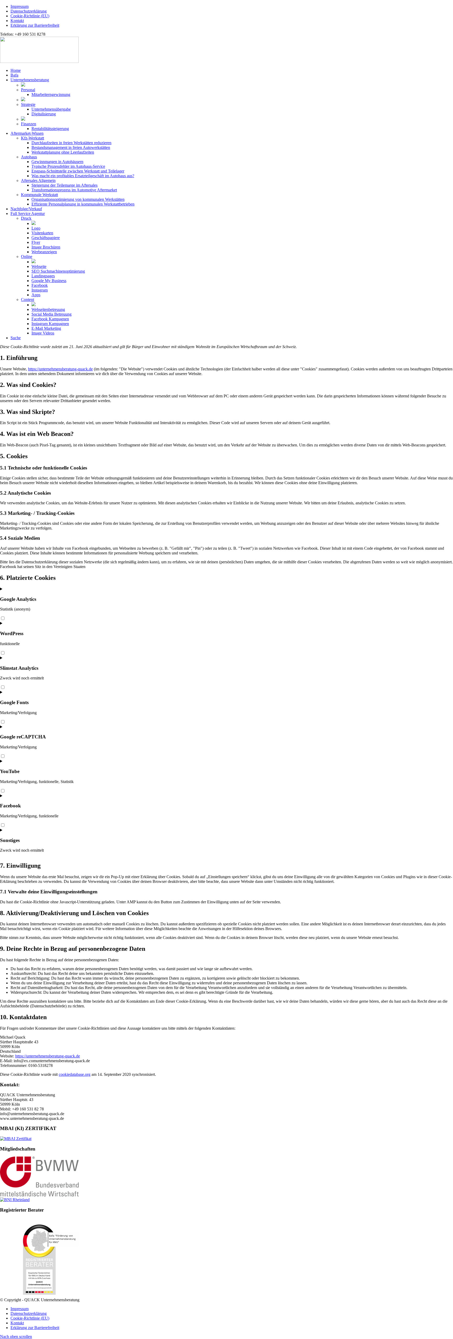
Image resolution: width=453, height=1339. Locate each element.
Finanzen (28, 124)
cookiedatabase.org (74, 1074)
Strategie (28, 104)
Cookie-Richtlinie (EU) (29, 16)
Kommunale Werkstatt (39, 194)
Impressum (19, 6)
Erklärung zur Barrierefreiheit (34, 25)
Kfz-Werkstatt (32, 138)
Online (26, 256)
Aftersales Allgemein (38, 180)
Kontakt (17, 20)
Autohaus (29, 157)
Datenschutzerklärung (28, 11)
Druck (26, 218)
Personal (28, 90)
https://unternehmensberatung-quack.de (60, 369)
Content (27, 299)
